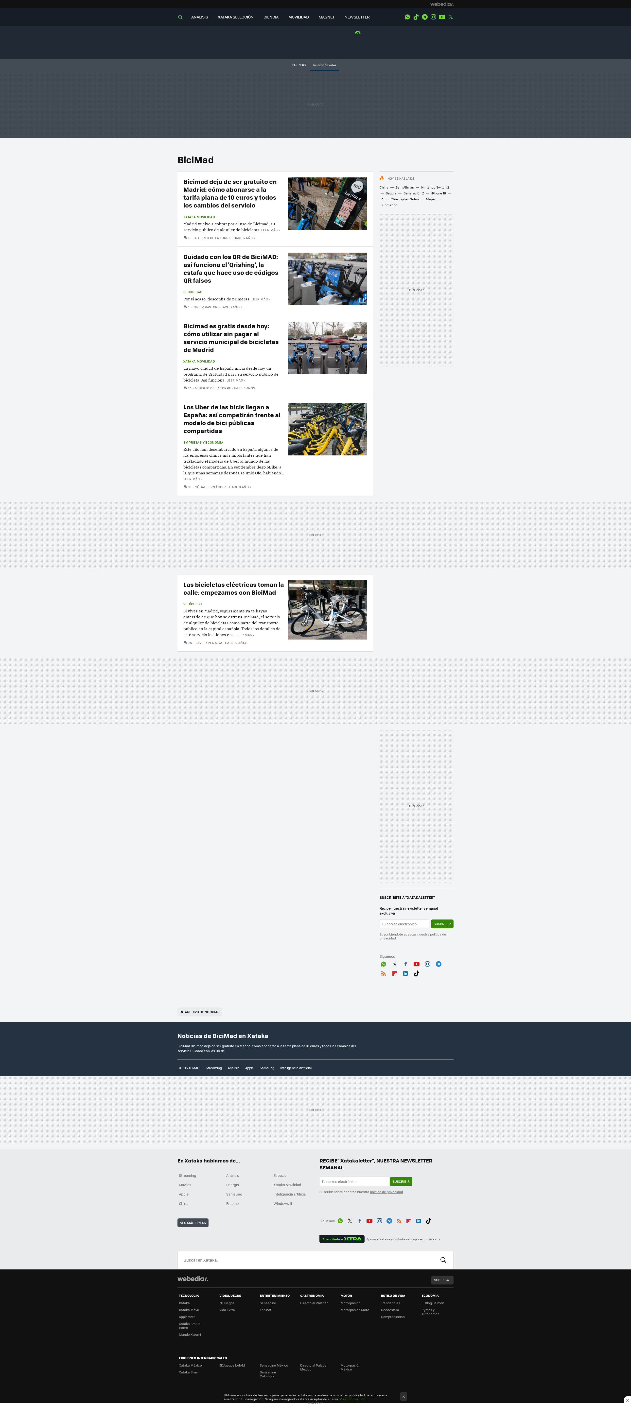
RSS (383, 972)
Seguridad (193, 292)
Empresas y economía (203, 442)
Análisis (233, 1067)
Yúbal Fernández (210, 487)
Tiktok (416, 17)
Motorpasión (350, 1302)
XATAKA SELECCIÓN (236, 17)
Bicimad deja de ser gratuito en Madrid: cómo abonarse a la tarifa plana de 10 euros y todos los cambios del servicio (230, 193)
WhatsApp (407, 17)
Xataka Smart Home (189, 1325)
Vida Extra (227, 1309)
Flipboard (395, 972)
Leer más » (270, 229)
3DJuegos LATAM (232, 1365)
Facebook (405, 963)
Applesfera (187, 1316)
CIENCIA (271, 17)
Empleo (232, 1203)
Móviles (185, 1184)
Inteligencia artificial (296, 1067)
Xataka (184, 1302)
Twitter (451, 17)
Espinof (265, 1309)
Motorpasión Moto (355, 1309)
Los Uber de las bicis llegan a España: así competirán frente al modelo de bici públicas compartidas (231, 418)
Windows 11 (283, 1203)
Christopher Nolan (405, 199)
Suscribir (442, 923)
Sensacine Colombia (268, 1374)
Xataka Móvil (189, 1309)
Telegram (425, 17)
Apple (249, 1067)
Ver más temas (193, 1222)
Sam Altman (405, 187)
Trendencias (390, 1302)
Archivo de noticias (202, 1011)
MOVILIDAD (298, 17)
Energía (232, 1184)
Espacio (280, 1175)
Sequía (391, 193)
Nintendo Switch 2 (435, 187)
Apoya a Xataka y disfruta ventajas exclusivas (401, 1239)
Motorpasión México (350, 1367)
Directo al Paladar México (314, 1367)
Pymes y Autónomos (430, 1311)
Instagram (433, 17)
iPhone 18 (438, 193)
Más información (352, 1399)
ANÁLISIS (199, 17)
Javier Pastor (205, 307)
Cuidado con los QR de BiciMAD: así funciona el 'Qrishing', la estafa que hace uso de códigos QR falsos (230, 268)
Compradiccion (393, 1316)
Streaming (214, 1067)
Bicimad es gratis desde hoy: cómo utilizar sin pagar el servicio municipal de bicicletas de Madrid (231, 337)
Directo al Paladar (314, 1302)
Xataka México (190, 1365)
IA (382, 199)
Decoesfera (390, 1309)
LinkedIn (405, 972)
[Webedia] (442, 4)
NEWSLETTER (357, 17)
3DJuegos (226, 1302)
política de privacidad (386, 1191)
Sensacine (268, 1302)
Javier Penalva (209, 642)
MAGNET (327, 17)
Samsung (267, 1067)
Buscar (443, 1260)
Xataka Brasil (189, 1372)
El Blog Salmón (432, 1302)
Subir (439, 1280)
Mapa (430, 199)
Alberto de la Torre (212, 237)
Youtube (442, 17)
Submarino (389, 205)
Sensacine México (274, 1365)
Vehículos (192, 604)
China (384, 187)
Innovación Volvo (324, 65)
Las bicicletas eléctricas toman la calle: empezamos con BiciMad (233, 588)
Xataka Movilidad (199, 217)
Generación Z (413, 193)
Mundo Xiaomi (190, 1334)
